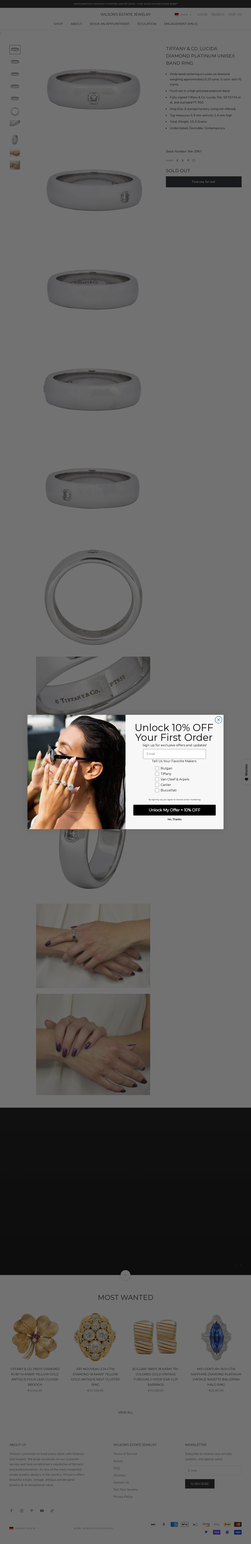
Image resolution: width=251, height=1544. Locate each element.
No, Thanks (174, 819)
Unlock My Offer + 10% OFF (174, 810)
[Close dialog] (218, 719)
